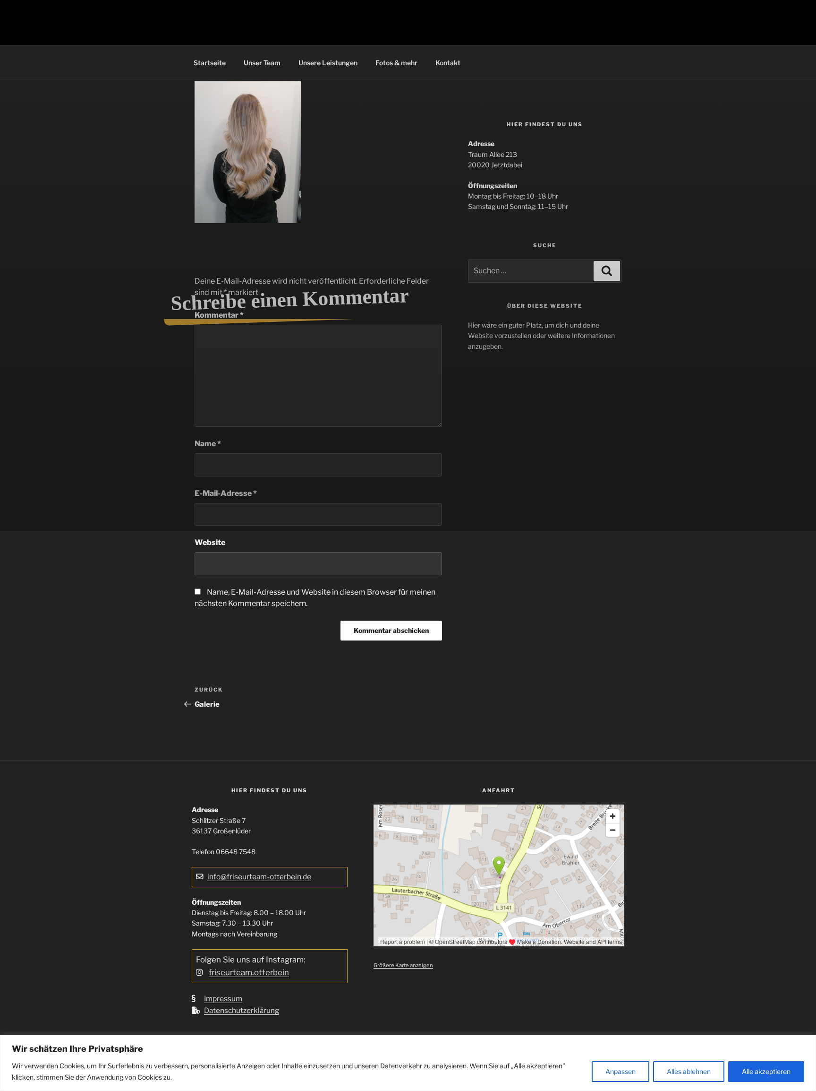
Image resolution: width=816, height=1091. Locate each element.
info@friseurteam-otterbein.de (259, 876)
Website (210, 542)
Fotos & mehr (396, 63)
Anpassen (620, 1071)
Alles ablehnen (689, 1071)
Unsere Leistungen (327, 63)
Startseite (210, 63)
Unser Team (262, 63)
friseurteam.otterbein (249, 972)
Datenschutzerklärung (241, 1010)
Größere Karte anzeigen (403, 965)
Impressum (223, 998)
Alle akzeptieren (766, 1071)
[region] (408, 1063)
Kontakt (447, 63)
